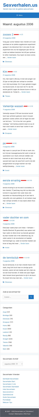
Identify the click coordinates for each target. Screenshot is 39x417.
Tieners (7, 96)
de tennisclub (16, 257)
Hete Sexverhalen (9, 389)
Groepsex (8, 133)
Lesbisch (6, 332)
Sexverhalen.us (20, 5)
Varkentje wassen (18, 106)
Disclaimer (29, 411)
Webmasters (19, 414)
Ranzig (5, 335)
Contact (11, 414)
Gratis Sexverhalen (9, 397)
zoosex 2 (13, 34)
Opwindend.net (8, 394)
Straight (5, 339)
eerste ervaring (17, 180)
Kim (10, 71)
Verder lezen (11, 57)
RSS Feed (27, 414)
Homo (5, 325)
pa (10, 143)
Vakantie (6, 345)
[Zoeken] (31, 297)
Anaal (5, 312)
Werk (4, 349)
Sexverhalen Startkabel (11, 387)
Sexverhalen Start (9, 381)
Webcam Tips (7, 402)
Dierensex (8, 62)
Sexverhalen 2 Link (9, 384)
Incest (7, 170)
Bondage (6, 315)
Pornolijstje (6, 400)
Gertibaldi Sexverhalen (10, 379)
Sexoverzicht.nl (8, 392)
